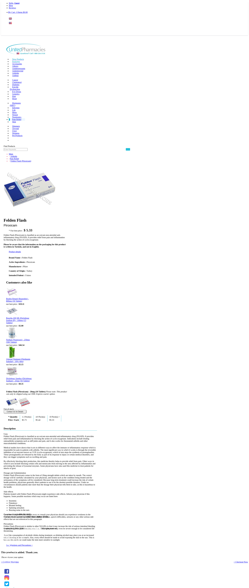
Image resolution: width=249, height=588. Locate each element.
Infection (15, 108)
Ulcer (14, 131)
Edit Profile (8, 553)
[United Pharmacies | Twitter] (7, 586)
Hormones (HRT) (15, 104)
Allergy (15, 66)
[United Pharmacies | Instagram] (7, 580)
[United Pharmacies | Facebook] (7, 574)
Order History (9, 558)
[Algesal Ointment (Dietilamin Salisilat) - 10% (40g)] (12, 352)
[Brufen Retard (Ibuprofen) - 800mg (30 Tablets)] (12, 292)
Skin (14, 122)
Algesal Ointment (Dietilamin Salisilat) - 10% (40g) (18, 360)
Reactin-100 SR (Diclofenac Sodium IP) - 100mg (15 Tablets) (17, 320)
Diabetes (15, 85)
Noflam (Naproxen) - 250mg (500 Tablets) (18, 341)
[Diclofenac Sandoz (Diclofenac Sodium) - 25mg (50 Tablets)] (12, 371)
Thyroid (15, 128)
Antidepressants (18, 68)
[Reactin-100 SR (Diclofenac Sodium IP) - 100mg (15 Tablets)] (12, 311)
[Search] (128, 149)
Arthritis (15, 73)
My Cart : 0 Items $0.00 (18, 12)
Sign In (13, 28)
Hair (14, 96)
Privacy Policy (10, 542)
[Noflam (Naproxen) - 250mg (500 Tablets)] (12, 333)
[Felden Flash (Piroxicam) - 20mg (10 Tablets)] (12, 401)
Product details (15, 252)
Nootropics (16, 117)
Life (14, 110)
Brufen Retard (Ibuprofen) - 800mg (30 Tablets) (17, 300)
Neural (15, 115)
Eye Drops (16, 92)
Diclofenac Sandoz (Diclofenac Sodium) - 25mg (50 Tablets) (19, 379)
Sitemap (7, 544)
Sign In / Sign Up (11, 551)
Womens (15, 133)
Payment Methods (11, 533)
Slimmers (16, 126)
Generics (15, 94)
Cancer (15, 80)
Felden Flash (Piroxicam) (21, 161)
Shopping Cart (10, 563)
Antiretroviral (17, 71)
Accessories (17, 64)
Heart (14, 99)
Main (11, 154)
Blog (11, 5)
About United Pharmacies (14, 537)
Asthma (15, 75)
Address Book (9, 556)
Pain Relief (16, 119)
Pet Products (17, 135)
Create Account (15, 33)
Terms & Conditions (12, 540)
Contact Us (8, 547)
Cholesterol (17, 82)
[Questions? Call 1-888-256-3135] (25, 49)
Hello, (14, 3)
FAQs (6, 535)
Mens (14, 112)
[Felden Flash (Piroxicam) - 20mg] (24, 401)
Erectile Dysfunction (15, 88)
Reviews (12, 8)
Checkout (8, 565)
